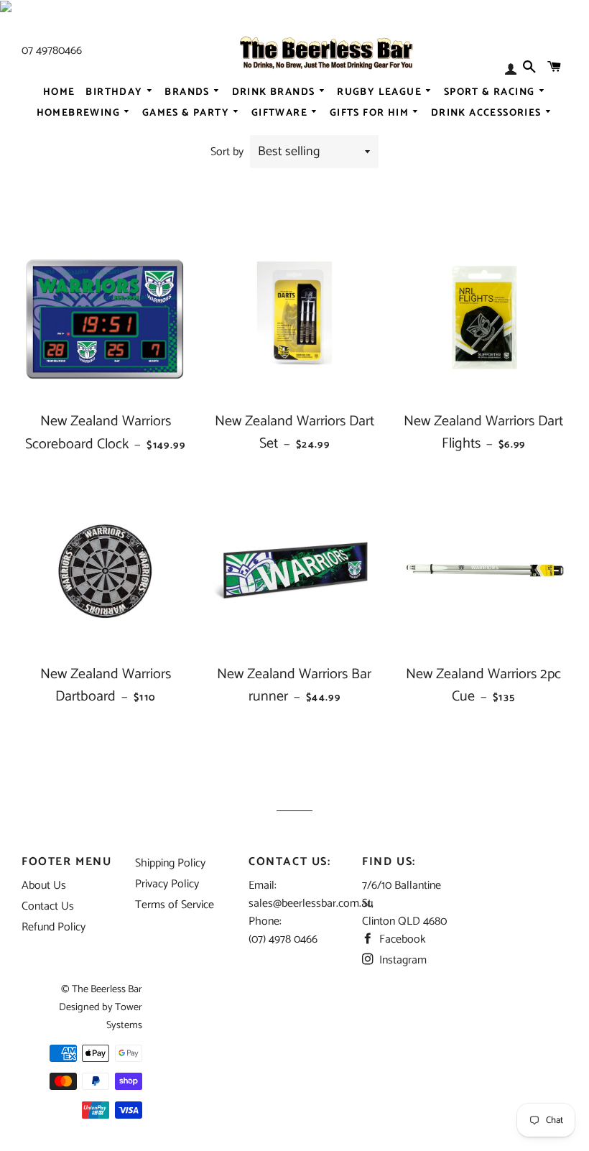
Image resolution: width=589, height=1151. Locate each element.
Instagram (401, 960)
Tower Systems (124, 1016)
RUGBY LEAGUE (381, 92)
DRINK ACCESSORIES (487, 113)
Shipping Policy (170, 863)
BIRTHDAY (115, 92)
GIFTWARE (281, 113)
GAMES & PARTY (187, 113)
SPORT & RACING (491, 92)
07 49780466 (52, 50)
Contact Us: (290, 862)
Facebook (401, 939)
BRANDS (188, 92)
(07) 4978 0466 (283, 939)
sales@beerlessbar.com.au (311, 903)
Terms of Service (174, 905)
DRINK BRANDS (275, 92)
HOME (59, 92)
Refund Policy (53, 927)
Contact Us (48, 906)
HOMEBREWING (80, 113)
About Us (44, 885)
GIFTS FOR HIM (371, 113)
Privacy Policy (167, 884)
